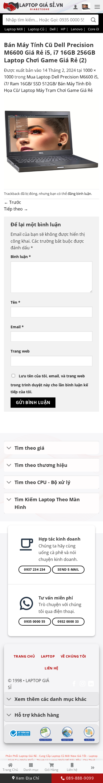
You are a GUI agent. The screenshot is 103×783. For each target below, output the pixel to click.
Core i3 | (94, 29)
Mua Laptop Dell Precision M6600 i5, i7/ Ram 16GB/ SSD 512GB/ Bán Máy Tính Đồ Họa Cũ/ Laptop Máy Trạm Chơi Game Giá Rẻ (51, 83)
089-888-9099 (79, 778)
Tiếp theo (16, 209)
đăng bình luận (79, 193)
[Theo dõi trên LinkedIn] (91, 684)
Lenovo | (78, 29)
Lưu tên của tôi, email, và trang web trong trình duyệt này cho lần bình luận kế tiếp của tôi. (49, 383)
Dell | (54, 29)
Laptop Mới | (14, 29)
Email (17, 326)
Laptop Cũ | (37, 29)
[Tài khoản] (75, 7)
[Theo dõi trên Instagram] (82, 684)
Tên (15, 302)
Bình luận (21, 256)
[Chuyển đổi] (9, 448)
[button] (86, 7)
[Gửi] (93, 20)
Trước (12, 202)
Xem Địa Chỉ (27, 778)
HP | (64, 29)
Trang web (20, 351)
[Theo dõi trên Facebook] (74, 684)
